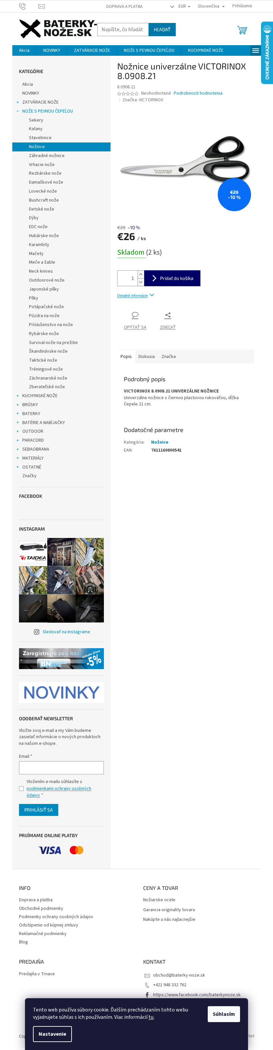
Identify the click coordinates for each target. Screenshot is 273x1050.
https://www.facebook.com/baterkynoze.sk (197, 995)
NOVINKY (30, 93)
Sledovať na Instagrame (66, 632)
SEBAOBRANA (35, 449)
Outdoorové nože (47, 280)
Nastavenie (52, 1034)
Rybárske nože (44, 333)
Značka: (143, 100)
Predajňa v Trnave (37, 974)
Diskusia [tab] (146, 356)
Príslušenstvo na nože (51, 324)
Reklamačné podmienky (43, 933)
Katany (36, 129)
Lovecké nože (43, 191)
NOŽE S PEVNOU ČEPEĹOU (47, 111)
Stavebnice (40, 137)
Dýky (34, 218)
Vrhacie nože (42, 164)
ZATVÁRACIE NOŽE (40, 102)
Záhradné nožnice (47, 155)
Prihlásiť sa (38, 810)
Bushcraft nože (44, 200)
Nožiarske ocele (159, 900)
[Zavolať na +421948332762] (29, 6)
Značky (29, 476)
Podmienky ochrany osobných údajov (56, 917)
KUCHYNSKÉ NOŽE (40, 396)
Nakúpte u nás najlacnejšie (169, 920)
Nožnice (37, 146)
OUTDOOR (32, 431)
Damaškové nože (46, 182)
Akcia (27, 84)
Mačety (36, 253)
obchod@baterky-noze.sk (179, 975)
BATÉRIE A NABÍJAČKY (43, 422)
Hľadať (162, 29)
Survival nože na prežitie (53, 342)
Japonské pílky (44, 289)
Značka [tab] (168, 356)
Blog (23, 942)
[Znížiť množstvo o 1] (140, 282)
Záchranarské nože (48, 378)
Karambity (39, 244)
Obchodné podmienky (41, 908)
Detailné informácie (132, 296)
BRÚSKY (30, 404)
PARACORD (33, 440)
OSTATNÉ (31, 467)
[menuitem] (24, 50)
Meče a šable (42, 262)
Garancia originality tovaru (169, 910)
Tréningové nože (46, 369)
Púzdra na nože (44, 315)
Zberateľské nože (47, 387)
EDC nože (38, 226)
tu (150, 1017)
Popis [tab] (126, 356)
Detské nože (41, 209)
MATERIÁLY (33, 458)
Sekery (36, 120)
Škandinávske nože (48, 351)
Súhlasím (224, 1014)
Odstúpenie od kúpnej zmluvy (48, 925)
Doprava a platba (124, 7)
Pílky (33, 298)
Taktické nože (43, 360)
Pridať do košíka (176, 278)
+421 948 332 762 (169, 985)
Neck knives (41, 271)
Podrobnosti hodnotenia (198, 93)
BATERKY (31, 413)
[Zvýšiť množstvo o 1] (140, 274)
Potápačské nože (46, 307)
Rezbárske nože (45, 173)
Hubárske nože (44, 235)
